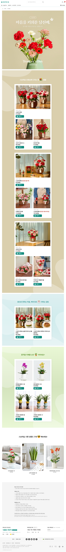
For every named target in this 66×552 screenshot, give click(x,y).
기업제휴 (63, 5)
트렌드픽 (9, 5)
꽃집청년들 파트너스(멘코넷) (49, 539)
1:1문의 (7, 534)
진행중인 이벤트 (18, 539)
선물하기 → (20, 116)
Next (49, 458)
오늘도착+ (5, 5)
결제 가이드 (35, 527)
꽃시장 (14, 5)
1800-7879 (7, 530)
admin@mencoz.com (8, 546)
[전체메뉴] (2, 5)
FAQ (3, 534)
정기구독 (19, 5)
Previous (17, 458)
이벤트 (5, 8)
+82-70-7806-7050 (33, 530)
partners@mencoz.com (19, 546)
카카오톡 (12, 534)
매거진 (13, 539)
